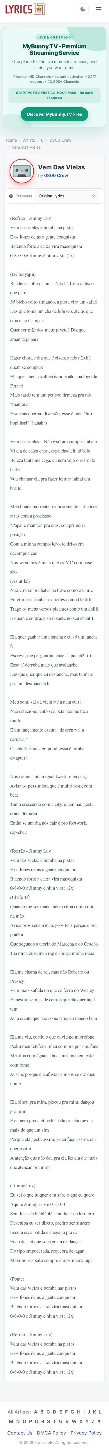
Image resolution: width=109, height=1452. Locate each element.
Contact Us (19, 1433)
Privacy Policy (86, 1433)
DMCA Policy (51, 1433)
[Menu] (98, 9)
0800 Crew (60, 140)
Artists (29, 140)
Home (11, 140)
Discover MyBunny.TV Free (54, 114)
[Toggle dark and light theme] (83, 9)
